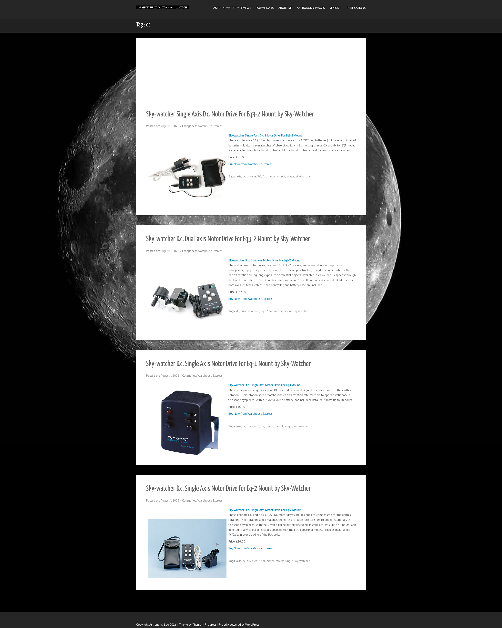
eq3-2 (257, 176)
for (264, 176)
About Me (285, 7)
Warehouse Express (210, 126)
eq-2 (257, 561)
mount (281, 176)
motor (272, 176)
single (290, 176)
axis (238, 176)
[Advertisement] (251, 76)
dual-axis (253, 311)
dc (244, 176)
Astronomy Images (311, 7)
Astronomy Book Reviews (232, 7)
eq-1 (256, 426)
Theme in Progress (204, 624)
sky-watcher (303, 176)
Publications (356, 7)
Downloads (265, 7)
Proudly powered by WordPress (239, 624)
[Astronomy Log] (162, 9)
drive (250, 176)
